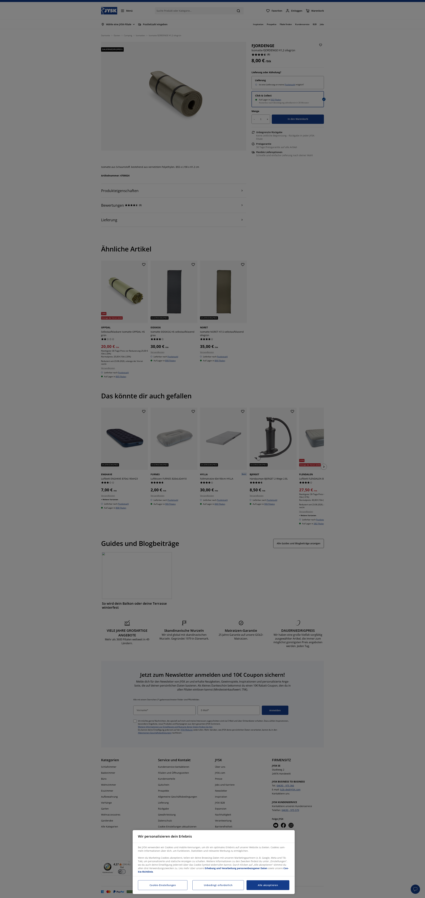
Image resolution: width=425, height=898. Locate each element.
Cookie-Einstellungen (163, 885)
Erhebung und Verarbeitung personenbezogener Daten (236, 868)
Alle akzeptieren (268, 885)
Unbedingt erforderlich (218, 885)
